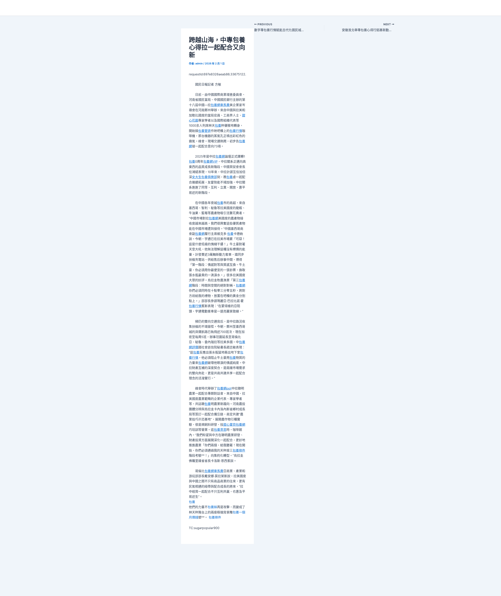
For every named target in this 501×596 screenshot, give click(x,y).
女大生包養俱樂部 (204, 177)
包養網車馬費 (220, 105)
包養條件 (239, 450)
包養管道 (204, 131)
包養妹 (212, 507)
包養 (218, 125)
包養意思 (220, 430)
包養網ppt (224, 388)
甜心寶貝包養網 (234, 424)
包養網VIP (210, 161)
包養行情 (236, 131)
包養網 (220, 156)
